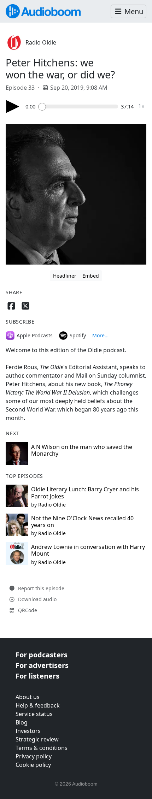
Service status (34, 714)
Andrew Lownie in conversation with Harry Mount (88, 550)
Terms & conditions (42, 748)
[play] (13, 106)
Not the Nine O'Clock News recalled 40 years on (82, 521)
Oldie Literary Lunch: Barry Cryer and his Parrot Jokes (85, 492)
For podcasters (42, 654)
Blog (22, 722)
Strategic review (37, 739)
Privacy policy (34, 756)
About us (28, 697)
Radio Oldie (40, 42)
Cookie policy (33, 765)
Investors (28, 731)
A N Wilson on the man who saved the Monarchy (81, 450)
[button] (128, 11)
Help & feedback (38, 705)
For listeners (37, 676)
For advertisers (42, 665)
